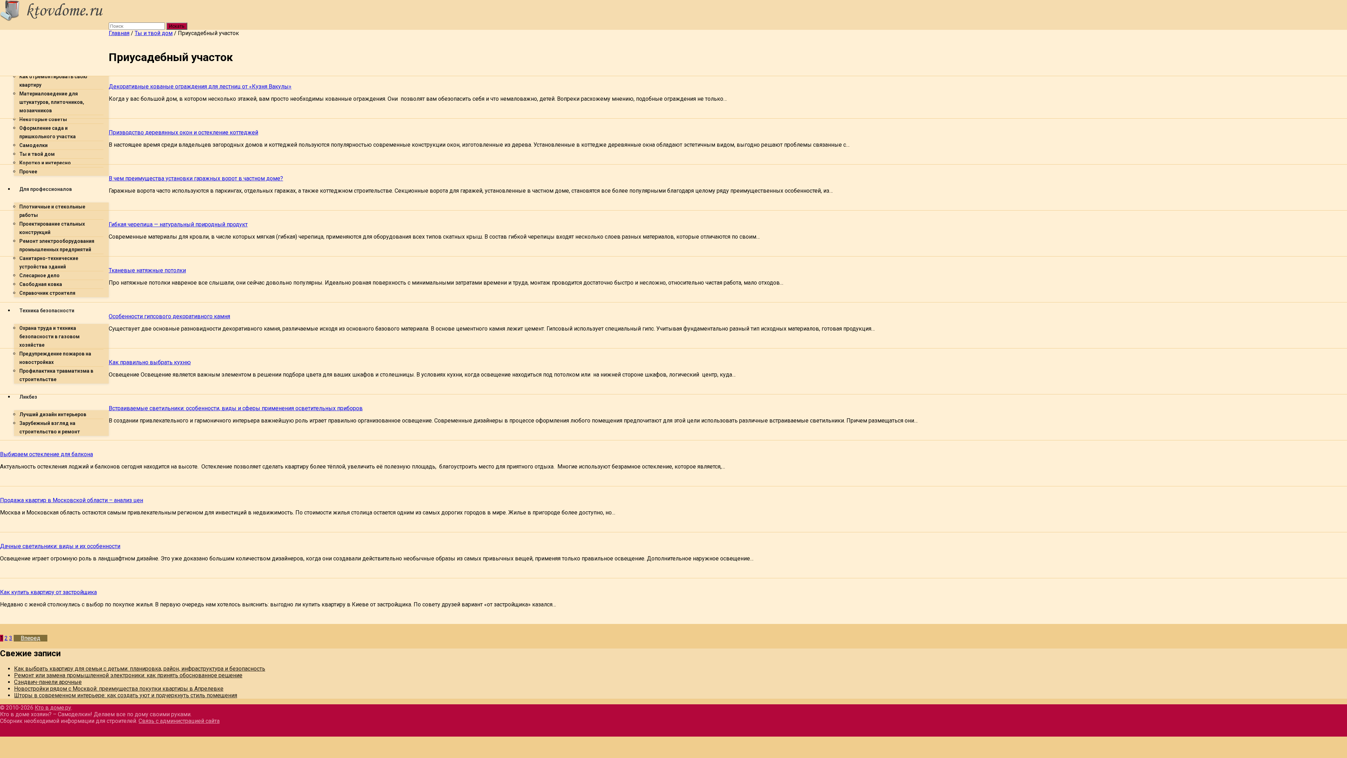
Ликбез (28, 397)
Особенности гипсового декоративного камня (169, 316)
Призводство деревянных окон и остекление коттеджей (183, 132)
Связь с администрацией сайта (179, 721)
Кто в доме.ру (53, 707)
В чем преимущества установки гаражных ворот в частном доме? (196, 178)
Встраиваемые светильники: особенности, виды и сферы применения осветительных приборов (236, 408)
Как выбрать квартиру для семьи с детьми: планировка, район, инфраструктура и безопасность (139, 668)
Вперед (30, 638)
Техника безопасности (46, 310)
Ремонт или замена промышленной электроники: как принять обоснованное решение (128, 675)
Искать (177, 26)
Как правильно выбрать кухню (150, 362)
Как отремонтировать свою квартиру (53, 81)
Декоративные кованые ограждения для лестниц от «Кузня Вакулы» (200, 86)
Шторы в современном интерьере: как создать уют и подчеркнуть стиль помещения (125, 695)
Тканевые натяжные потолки (147, 270)
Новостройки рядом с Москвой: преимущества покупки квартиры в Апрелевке (118, 688)
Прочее (28, 171)
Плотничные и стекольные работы (52, 211)
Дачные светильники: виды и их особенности (60, 546)
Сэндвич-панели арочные (48, 682)
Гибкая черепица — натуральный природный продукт (178, 224)
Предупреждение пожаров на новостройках (55, 358)
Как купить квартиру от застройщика (48, 592)
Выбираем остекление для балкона (46, 454)
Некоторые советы (43, 119)
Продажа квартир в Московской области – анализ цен (71, 500)
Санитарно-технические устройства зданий (48, 262)
